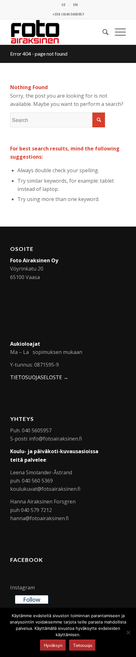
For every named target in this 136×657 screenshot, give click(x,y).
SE (63, 4)
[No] (128, 632)
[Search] (102, 32)
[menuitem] (63, 4)
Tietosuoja (82, 645)
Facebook (26, 560)
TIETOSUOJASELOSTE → (39, 377)
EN (75, 4)
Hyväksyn (53, 645)
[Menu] (117, 32)
